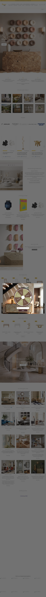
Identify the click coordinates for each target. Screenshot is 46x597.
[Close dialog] (42, 284)
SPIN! (23, 310)
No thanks (23, 312)
